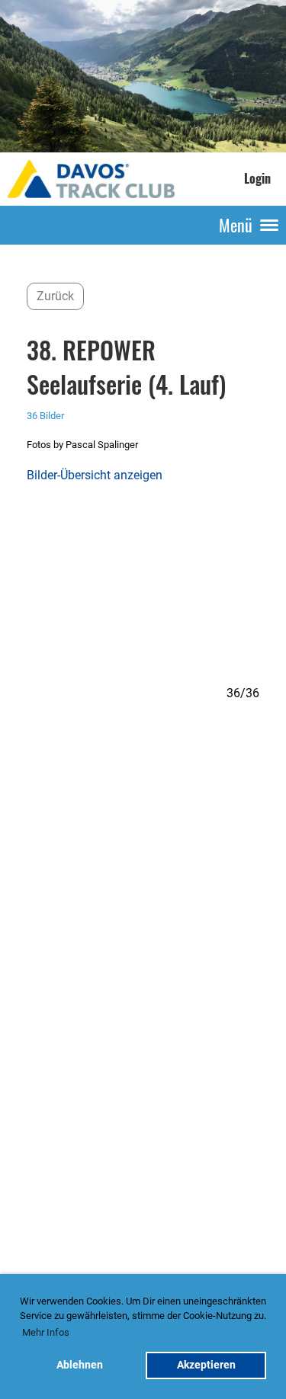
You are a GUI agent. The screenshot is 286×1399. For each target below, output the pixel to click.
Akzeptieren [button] (206, 1365)
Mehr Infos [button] (45, 1332)
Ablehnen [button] (79, 1365)
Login (257, 178)
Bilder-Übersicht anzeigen (94, 475)
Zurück (55, 296)
